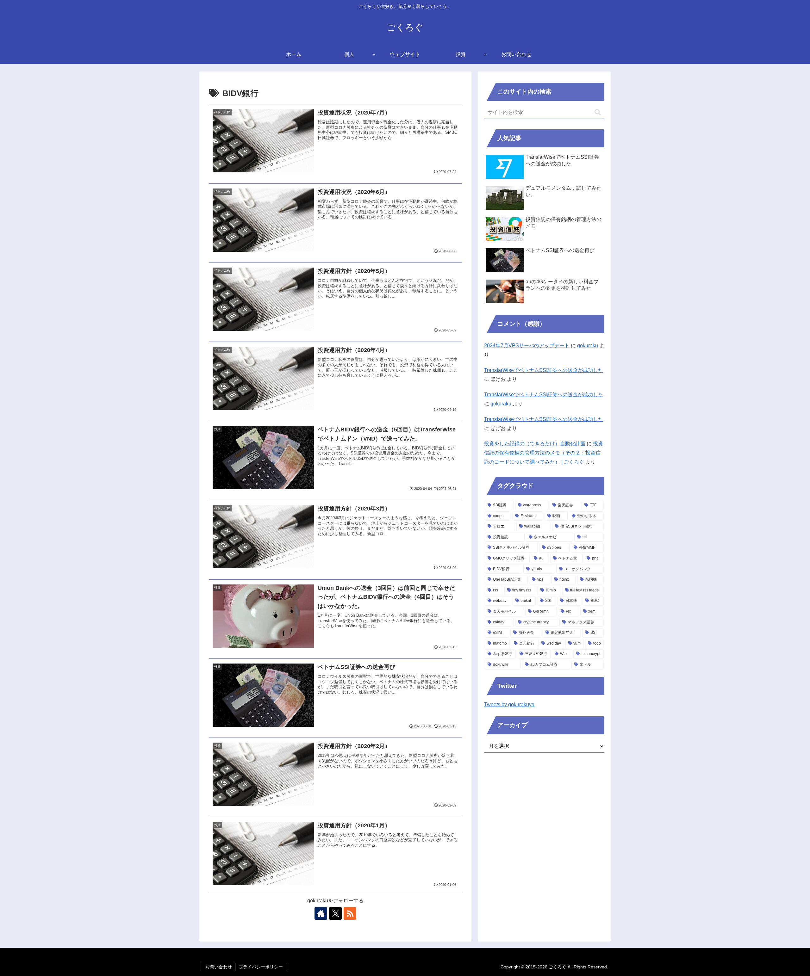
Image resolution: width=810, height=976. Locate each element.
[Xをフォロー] (335, 913)
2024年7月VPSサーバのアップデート (527, 345)
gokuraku (587, 345)
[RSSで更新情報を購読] (350, 913)
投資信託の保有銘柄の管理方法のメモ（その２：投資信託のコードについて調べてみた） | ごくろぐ (543, 453)
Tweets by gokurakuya (509, 704)
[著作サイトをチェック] (321, 913)
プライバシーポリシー (261, 966)
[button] (597, 112)
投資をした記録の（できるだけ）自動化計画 (534, 443)
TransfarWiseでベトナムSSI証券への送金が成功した (543, 370)
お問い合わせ (218, 966)
